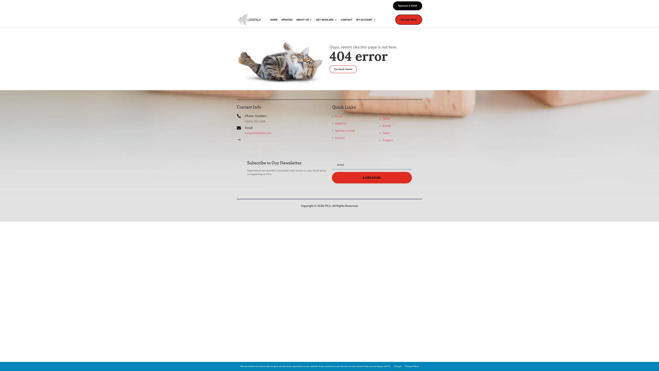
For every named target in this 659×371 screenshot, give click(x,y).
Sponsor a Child (407, 5)
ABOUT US (302, 19)
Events (387, 126)
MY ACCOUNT (364, 19)
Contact (340, 138)
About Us (341, 123)
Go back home (343, 69)
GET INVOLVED (325, 19)
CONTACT (346, 19)
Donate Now (409, 19)
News (386, 119)
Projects (388, 140)
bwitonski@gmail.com (258, 133)
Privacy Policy (412, 366)
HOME (274, 19)
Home (339, 116)
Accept (397, 366)
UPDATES (286, 19)
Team (386, 133)
